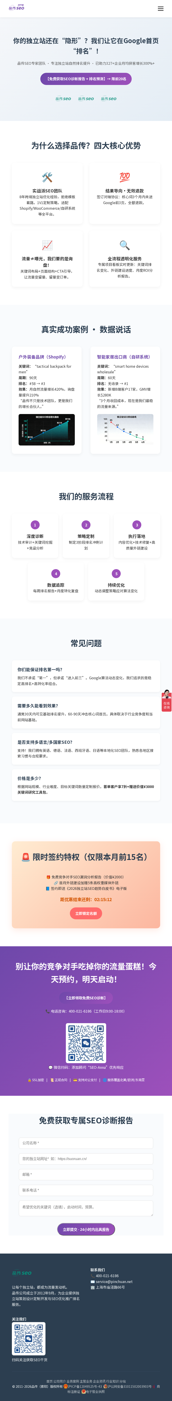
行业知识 (112, 1381)
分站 (122, 1381)
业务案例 (73, 1381)
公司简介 (59, 1381)
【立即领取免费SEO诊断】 (86, 997)
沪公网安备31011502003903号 (130, 1386)
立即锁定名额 (86, 913)
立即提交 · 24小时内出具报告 (86, 1230)
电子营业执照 (95, 1391)
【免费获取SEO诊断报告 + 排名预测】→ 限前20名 (86, 78)
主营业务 (86, 1381)
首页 (49, 1381)
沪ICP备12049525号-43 (85, 1386)
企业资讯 (99, 1381)
